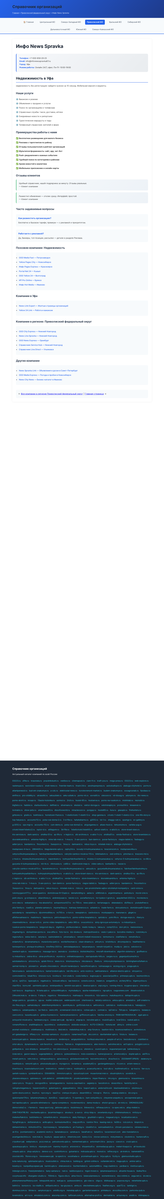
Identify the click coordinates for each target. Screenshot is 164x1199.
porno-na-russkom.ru (111, 800)
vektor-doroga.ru (92, 805)
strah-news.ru (51, 785)
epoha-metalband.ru (92, 990)
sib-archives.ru (82, 834)
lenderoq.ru (64, 1039)
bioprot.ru (138, 1122)
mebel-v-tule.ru (65, 1068)
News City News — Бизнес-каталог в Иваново (40, 379)
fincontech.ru (43, 844)
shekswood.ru (65, 1166)
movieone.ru (142, 898)
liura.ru (113, 810)
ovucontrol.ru (87, 922)
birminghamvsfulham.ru (136, 961)
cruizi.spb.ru (131, 1141)
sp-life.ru (58, 834)
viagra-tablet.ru (126, 839)
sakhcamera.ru (101, 971)
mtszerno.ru (65, 1117)
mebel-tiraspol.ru (124, 1146)
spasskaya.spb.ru (20, 1146)
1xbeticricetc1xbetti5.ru (81, 829)
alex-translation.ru (130, 1132)
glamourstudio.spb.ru (131, 1156)
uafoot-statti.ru (101, 829)
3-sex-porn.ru (81, 839)
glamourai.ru (124, 1078)
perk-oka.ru (17, 898)
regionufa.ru (17, 937)
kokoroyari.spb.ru (20, 1039)
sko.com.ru (93, 1034)
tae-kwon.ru (73, 981)
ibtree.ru (32, 1190)
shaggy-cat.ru (114, 820)
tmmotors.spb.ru (64, 1073)
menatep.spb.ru (74, 1190)
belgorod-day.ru (47, 927)
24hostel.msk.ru (19, 995)
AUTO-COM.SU (97, 1024)
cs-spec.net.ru (118, 1107)
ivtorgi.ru (97, 1093)
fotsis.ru (123, 1034)
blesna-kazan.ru (37, 1039)
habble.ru (28, 805)
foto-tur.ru (64, 932)
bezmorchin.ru (143, 976)
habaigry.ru (140, 1005)
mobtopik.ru (79, 1068)
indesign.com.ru (19, 1171)
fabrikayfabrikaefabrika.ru (51, 854)
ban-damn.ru (94, 839)
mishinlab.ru (127, 800)
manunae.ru (121, 912)
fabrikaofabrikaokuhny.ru (135, 868)
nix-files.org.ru (18, 1005)
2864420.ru (37, 849)
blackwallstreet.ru (122, 1088)
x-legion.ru (68, 834)
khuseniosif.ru (88, 1146)
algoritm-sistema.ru (126, 951)
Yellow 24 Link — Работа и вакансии (36, 310)
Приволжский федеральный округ (35, 13)
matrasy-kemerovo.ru (78, 907)
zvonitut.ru (74, 951)
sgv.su (41, 1000)
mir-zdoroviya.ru (60, 1049)
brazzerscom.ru (111, 849)
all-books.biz (139, 1146)
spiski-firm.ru (47, 961)
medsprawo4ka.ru (128, 849)
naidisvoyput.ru (76, 1171)
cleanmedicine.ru (20, 922)
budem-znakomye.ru (113, 790)
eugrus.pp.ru (95, 976)
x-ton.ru (69, 912)
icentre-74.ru (92, 1122)
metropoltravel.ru (91, 932)
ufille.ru (25, 781)
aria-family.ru (18, 907)
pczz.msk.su (45, 1141)
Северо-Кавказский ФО (103, 29)
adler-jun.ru (17, 844)
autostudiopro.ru (114, 785)
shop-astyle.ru (33, 1151)
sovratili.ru (95, 795)
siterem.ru (88, 1049)
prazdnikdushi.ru (51, 781)
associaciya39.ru (110, 976)
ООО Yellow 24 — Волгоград (32, 275)
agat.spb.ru (143, 1015)
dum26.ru (53, 1098)
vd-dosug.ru (118, 795)
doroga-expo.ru (127, 917)
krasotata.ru (36, 781)
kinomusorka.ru (73, 961)
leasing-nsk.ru (106, 1122)
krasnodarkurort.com (34, 1068)
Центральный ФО (47, 22)
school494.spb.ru (59, 990)
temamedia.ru (65, 1127)
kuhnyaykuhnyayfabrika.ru (50, 873)
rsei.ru (64, 1171)
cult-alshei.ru (48, 1078)
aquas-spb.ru (60, 1137)
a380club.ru (101, 893)
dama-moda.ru (93, 1102)
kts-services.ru (19, 834)
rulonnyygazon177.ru (21, 893)
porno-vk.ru (83, 795)
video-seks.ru (97, 864)
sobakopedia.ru (29, 1010)
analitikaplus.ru (36, 1024)
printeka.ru (106, 1190)
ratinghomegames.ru (21, 1088)
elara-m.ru (59, 961)
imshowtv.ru (51, 1068)
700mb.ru (52, 1176)
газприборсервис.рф (33, 1166)
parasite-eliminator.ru (40, 1102)
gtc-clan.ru (89, 1180)
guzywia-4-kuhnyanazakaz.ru (25, 864)
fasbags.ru (139, 839)
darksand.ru (77, 844)
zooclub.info (18, 1156)
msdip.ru (118, 946)
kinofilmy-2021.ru (54, 946)
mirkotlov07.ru (34, 1127)
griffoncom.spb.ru (88, 1015)
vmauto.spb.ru (18, 1151)
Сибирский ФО (134, 22)
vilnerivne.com (73, 1137)
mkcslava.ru (87, 961)
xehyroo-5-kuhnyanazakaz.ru (128, 859)
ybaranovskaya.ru (20, 1078)
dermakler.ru (109, 1195)
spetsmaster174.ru (20, 1098)
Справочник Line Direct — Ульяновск (36, 349)
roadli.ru (29, 907)
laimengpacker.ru (57, 1083)
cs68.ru (67, 864)
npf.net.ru (113, 1010)
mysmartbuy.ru (60, 907)
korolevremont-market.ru (90, 790)
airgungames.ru (91, 825)
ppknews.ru (35, 1078)
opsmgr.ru (126, 820)
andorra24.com (105, 1088)
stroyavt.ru (137, 971)
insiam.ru (100, 981)
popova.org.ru (123, 1180)
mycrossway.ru (50, 1127)
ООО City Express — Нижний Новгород (37, 331)
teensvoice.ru (137, 927)
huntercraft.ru (142, 1137)
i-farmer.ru (32, 1107)
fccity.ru (116, 1156)
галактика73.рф (79, 1034)
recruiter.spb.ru (93, 1020)
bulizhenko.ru (35, 1117)
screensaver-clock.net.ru (71, 1010)
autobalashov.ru (19, 961)
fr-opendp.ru (78, 1098)
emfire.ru (16, 795)
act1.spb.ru (128, 1044)
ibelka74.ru (141, 1171)
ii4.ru (80, 1088)
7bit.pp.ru (123, 1010)
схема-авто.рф (57, 1020)
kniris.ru (33, 1146)
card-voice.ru (137, 888)
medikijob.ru (18, 1063)
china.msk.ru (66, 1161)
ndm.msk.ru (32, 1059)
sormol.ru (61, 800)
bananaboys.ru (61, 1132)
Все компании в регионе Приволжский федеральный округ (52, 394)
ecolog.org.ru (119, 966)
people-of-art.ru (114, 1039)
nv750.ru (60, 912)
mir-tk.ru (45, 864)
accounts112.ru (34, 820)
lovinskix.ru (17, 810)
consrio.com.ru (88, 981)
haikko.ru (16, 1010)
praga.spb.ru (133, 966)
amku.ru (78, 1185)
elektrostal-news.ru (68, 790)
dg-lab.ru (70, 1020)
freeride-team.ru (66, 785)
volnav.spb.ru (90, 1010)
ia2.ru (14, 981)
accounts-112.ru (42, 825)
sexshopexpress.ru (96, 785)
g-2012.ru (16, 825)
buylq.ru (48, 1137)
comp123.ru (112, 927)
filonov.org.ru (31, 1156)
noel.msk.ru (37, 1137)
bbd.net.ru (63, 1029)
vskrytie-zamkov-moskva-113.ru (79, 854)
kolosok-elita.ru (60, 981)
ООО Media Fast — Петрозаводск (34, 257)
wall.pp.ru (61, 1180)
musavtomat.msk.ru (99, 1073)
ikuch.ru (35, 1093)
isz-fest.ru (42, 1010)
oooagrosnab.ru (131, 790)
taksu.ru (101, 927)
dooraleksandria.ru (20, 839)
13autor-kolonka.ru (46, 800)
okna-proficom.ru (47, 956)
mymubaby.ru (75, 990)
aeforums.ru (98, 1005)
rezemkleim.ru (34, 951)
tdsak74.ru (32, 976)
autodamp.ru (18, 912)
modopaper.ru (107, 912)
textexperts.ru (18, 946)
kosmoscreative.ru (123, 1029)
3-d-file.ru (67, 820)
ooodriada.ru (73, 1156)
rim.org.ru (112, 1078)
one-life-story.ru (143, 815)
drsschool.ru (114, 1059)
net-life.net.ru (73, 971)
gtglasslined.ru (69, 1088)
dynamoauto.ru (31, 1044)
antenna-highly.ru (39, 839)
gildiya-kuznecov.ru (49, 1015)
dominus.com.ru (19, 1190)
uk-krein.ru (125, 1151)
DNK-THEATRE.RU (20, 1112)
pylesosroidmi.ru (74, 1180)
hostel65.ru (103, 810)
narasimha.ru (31, 912)
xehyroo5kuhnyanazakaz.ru (24, 854)
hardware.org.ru (41, 1020)
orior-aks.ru (17, 1044)
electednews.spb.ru (92, 1185)
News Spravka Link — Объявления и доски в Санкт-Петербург (48, 370)
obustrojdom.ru (117, 1073)
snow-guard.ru (39, 893)
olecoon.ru (106, 795)
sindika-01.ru (46, 834)
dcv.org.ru (132, 1093)
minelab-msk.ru (105, 844)
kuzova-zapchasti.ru (76, 1083)
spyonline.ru (49, 1024)
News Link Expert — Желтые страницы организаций (43, 306)
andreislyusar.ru (59, 898)
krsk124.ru (121, 1020)
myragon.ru (64, 1063)
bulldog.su (78, 1161)
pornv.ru (147, 785)
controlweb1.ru (19, 976)
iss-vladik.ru (38, 1185)
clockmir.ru (130, 1137)
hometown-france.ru (54, 815)
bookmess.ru (76, 1107)
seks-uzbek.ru (69, 795)
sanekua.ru (75, 1132)
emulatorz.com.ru (42, 1195)
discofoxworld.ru (62, 810)
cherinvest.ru (87, 1000)
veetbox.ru (65, 781)
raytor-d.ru (41, 829)
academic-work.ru (45, 1132)
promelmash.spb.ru (89, 1156)
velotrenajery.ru (108, 805)
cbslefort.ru (91, 1127)
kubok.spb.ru (133, 1020)
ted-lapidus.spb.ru (20, 1102)
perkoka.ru (129, 893)
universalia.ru (69, 937)
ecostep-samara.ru (50, 1034)
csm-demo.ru (57, 825)
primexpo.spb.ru (127, 976)
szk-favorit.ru (46, 1044)
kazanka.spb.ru (32, 1015)
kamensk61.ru (138, 1151)
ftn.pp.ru (29, 1083)
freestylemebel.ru (36, 1171)
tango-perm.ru (18, 1000)
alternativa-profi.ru (93, 1195)
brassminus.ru (138, 1078)
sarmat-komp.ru (19, 966)
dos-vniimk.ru (123, 1176)
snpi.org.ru (103, 985)
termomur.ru (108, 937)
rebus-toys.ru (90, 844)
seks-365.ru (73, 922)
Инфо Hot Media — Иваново (32, 284)
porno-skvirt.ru (19, 800)
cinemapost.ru (78, 781)
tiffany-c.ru (35, 1034)
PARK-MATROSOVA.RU (126, 1015)
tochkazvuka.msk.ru (96, 1039)
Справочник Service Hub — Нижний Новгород (41, 345)
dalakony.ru (146, 1059)
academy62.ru (89, 1063)
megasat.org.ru (113, 1117)
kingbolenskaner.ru (83, 1044)
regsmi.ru (52, 995)
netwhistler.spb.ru (140, 1180)
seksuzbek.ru (55, 795)
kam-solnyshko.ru (94, 1098)
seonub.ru (62, 951)
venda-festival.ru (123, 834)
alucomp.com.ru (59, 1195)
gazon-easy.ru (30, 1054)
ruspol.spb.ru (65, 1098)
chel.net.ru (144, 985)
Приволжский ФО (95, 22)
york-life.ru (114, 917)
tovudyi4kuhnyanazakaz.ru (72, 868)
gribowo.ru (17, 815)
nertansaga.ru (103, 902)
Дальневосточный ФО (60, 29)
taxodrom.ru (103, 1083)
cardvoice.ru (94, 912)
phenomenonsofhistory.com (25, 1180)
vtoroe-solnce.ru (101, 1137)
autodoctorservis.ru (35, 971)
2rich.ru (70, 800)
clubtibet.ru (143, 1039)
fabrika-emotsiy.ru (106, 1015)
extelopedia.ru (56, 985)
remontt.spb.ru (32, 1063)
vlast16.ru (16, 985)
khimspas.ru (143, 1195)
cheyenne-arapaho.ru (113, 1098)
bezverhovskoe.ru (98, 1059)
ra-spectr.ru (60, 1156)
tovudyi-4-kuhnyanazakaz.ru (90, 849)
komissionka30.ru (63, 1122)
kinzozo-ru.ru (45, 976)
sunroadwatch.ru (105, 1127)
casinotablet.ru (55, 937)
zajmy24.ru (70, 849)
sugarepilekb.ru (46, 1054)
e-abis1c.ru (115, 829)
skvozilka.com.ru (120, 1190)
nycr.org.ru (46, 1093)
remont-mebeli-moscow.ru (89, 937)
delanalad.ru (117, 902)
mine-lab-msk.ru (56, 839)
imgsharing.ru (18, 932)
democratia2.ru (19, 1107)
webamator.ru (31, 902)
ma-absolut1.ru (45, 902)
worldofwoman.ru (69, 942)
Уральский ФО (115, 22)
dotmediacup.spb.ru (105, 1146)
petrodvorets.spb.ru (61, 1141)
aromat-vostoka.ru (20, 1029)
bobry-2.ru (87, 1137)
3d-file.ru (65, 829)
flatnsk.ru (69, 1044)
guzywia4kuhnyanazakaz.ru (110, 868)
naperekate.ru (54, 859)
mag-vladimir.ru (110, 1166)
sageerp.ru (92, 1083)
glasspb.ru (122, 810)
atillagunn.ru (53, 829)
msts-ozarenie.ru (88, 1054)
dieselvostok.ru (137, 990)
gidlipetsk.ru (18, 1049)
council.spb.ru (101, 1049)
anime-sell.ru (135, 1161)
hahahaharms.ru (81, 820)
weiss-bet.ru (30, 937)
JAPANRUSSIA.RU (64, 1078)
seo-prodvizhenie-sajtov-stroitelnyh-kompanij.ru (107, 888)
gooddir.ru (32, 1000)
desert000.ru (85, 1093)
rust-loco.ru (17, 990)
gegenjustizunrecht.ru (129, 956)
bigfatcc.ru (17, 805)
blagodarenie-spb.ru (54, 849)
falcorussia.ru (18, 971)
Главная (15, 13)
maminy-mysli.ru (60, 1146)
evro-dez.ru (17, 902)
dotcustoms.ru (121, 907)
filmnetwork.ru (64, 995)
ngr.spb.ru (107, 990)
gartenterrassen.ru (90, 1190)
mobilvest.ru (51, 1029)
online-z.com (132, 1024)
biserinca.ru (17, 1068)
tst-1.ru (103, 820)
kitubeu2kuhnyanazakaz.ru (34, 859)
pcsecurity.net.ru (94, 1068)
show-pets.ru (30, 810)
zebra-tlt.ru (32, 956)
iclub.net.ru (17, 1054)
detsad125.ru (45, 1049)
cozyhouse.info (19, 1176)
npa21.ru (56, 1093)
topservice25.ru (40, 1088)
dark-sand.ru (33, 834)
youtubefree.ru (141, 902)
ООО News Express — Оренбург (34, 340)
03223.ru (16, 781)
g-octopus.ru (30, 898)
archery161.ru (125, 981)
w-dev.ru (32, 995)
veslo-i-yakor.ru (108, 932)
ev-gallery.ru (139, 820)
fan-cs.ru (146, 1068)
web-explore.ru (142, 781)
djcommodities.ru (47, 912)
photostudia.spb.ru (49, 1063)
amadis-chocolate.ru (49, 966)
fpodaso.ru (145, 790)
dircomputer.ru (124, 942)
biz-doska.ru (76, 932)
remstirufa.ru (134, 937)
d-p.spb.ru (65, 1034)
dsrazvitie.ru (116, 1083)
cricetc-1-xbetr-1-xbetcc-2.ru (120, 815)
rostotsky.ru (141, 932)
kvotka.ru (57, 976)
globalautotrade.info (79, 1059)
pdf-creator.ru (143, 1000)
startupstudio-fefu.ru (95, 956)
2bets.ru (98, 961)
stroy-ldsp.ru (90, 1112)
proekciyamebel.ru (82, 1078)
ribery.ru (140, 917)
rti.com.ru (121, 1063)
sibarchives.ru (44, 898)
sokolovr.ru (136, 946)
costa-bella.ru (82, 976)
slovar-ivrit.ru (35, 922)
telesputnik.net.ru (47, 1180)
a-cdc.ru (54, 790)
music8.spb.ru (108, 1020)
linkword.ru (89, 1107)
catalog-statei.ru (118, 1093)
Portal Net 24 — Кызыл (29, 271)
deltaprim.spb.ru (132, 995)
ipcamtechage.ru (55, 1112)
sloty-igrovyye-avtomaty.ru (107, 922)
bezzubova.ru (130, 1039)
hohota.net (110, 1024)
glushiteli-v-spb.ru (96, 1117)
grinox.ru (59, 1054)
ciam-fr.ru (91, 781)
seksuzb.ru (91, 868)
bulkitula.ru (38, 815)
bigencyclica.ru (140, 981)
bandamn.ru (29, 844)
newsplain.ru (81, 912)
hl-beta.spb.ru (43, 990)
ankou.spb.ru (118, 1000)
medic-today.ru (89, 927)
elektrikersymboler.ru (51, 1005)
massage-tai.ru (49, 951)
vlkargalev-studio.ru (37, 1176)
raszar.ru (122, 864)
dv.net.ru (147, 1176)
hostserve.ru (94, 800)
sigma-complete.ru (60, 1102)
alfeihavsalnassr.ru (20, 917)
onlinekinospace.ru (75, 956)
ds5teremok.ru (34, 1122)
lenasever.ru (135, 805)
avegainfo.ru (112, 981)
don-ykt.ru (124, 927)
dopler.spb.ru (135, 1054)
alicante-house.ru (127, 1171)
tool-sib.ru (108, 1068)
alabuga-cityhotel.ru (132, 785)
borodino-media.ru (125, 932)
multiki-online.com (54, 1000)
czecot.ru (120, 1141)
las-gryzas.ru (67, 1185)
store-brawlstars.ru (141, 834)
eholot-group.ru (109, 1102)
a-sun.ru (78, 1112)
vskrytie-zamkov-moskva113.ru (26, 868)
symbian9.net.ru (36, 1073)
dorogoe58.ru (41, 1083)
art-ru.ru (28, 1195)
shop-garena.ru (99, 815)
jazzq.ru (110, 1141)
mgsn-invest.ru (91, 1171)
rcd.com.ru (128, 1122)
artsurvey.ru (122, 1195)
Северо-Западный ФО (71, 22)
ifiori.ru (106, 1093)
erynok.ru (61, 956)
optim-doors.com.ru (21, 1093)
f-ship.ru (42, 995)
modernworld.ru (78, 1102)
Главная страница (94, 394)
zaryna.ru (42, 937)
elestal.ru (78, 805)
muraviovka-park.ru (50, 942)
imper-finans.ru (99, 1078)
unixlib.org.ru (59, 1190)
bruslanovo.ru (76, 1049)
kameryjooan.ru (105, 1054)
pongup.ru (91, 810)
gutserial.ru (74, 1151)
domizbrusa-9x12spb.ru (58, 893)
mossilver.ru (51, 1039)
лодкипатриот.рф (117, 1049)
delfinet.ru (54, 805)
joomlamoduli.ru (27, 1132)
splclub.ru (102, 917)
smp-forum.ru (94, 1029)
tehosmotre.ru (120, 825)
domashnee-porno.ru (35, 932)
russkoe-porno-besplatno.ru (25, 927)
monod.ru (101, 1151)
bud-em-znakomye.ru (39, 790)
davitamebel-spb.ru (109, 1034)
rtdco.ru (79, 888)
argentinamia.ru (115, 893)
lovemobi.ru (17, 1195)
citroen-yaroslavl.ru (124, 1127)
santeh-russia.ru (19, 1073)
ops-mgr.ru (28, 825)
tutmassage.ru (105, 966)
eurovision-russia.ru (34, 785)
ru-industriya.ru (128, 922)
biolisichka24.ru (87, 951)
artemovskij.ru (120, 1054)
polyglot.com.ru (142, 1044)
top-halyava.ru (19, 820)
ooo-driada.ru (31, 1049)
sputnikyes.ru (69, 1005)
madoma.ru (36, 917)
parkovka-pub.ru (137, 1190)
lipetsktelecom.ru (50, 868)
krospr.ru (32, 800)
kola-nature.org (19, 1161)
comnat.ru (102, 1010)
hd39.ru (117, 1122)
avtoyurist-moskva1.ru (22, 1020)
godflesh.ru (142, 951)
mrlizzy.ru (136, 1112)
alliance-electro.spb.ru (120, 971)
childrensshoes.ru (123, 1112)
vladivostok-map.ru (81, 864)
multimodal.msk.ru (125, 1005)
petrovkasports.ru (63, 917)
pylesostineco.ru (71, 1054)
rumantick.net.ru (50, 1117)
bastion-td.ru (108, 1029)
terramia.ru (76, 1063)
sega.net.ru (136, 1176)
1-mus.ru (69, 839)
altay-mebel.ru (133, 1107)
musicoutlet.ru (52, 1161)
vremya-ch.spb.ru (70, 1093)
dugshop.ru (30, 990)
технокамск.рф (46, 1156)
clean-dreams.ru (86, 942)
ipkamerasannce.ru (108, 1171)
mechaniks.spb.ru (38, 1112)
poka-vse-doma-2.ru (52, 820)
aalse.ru (90, 893)
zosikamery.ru (63, 1024)
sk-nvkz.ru (122, 1102)
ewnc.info (53, 1010)
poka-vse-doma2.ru (73, 825)
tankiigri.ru (132, 1185)
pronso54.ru (122, 805)
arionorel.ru (75, 1146)
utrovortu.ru (34, 961)
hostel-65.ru (81, 800)
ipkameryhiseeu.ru (38, 1098)
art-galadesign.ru (20, 1034)
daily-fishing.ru (79, 1117)
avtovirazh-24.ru (97, 1141)
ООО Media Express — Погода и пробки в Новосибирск (45, 375)
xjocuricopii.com (81, 1073)
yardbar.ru (124, 1166)
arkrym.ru (99, 942)
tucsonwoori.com (112, 1132)
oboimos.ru (137, 1088)
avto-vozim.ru (87, 971)
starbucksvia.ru (41, 805)
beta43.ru (98, 1132)
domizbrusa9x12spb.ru (140, 907)
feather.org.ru (109, 1185)
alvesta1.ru (130, 1000)
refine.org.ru (112, 1151)
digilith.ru (60, 927)
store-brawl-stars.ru (130, 829)
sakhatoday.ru (33, 1005)
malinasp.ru (78, 995)
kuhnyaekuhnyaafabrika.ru (24, 873)
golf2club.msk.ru (84, 1005)
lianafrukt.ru (87, 1132)
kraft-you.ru (102, 781)
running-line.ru (116, 985)
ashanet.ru (95, 907)
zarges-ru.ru (111, 956)
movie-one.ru (142, 893)
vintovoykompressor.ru (114, 961)
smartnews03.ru (45, 810)
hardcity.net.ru (130, 1083)
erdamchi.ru (17, 942)
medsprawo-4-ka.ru (21, 849)
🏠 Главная (28, 22)
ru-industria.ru (18, 956)
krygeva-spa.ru (131, 985)
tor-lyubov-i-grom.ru (105, 898)
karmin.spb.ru (51, 1166)
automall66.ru (95, 1166)
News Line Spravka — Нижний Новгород (38, 336)
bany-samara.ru (53, 1171)
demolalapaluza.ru (72, 946)
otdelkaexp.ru (37, 1029)
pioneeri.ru (33, 966)
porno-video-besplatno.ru (55, 922)
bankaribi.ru (110, 864)
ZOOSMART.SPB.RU (130, 1059)
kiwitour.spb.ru (137, 1166)
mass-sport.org (46, 1107)
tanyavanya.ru (88, 946)
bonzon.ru (26, 1185)
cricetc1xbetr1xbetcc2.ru (23, 829)
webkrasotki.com (72, 1000)
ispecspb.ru (33, 981)
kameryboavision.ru (69, 1015)
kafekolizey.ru (134, 1049)
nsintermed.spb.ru (80, 1141)
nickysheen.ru (116, 1137)
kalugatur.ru (134, 1010)
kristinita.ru (111, 942)
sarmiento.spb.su (40, 985)
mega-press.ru (116, 781)
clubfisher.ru (121, 937)
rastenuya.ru (18, 785)
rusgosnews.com (121, 990)
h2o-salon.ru (102, 995)
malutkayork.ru (116, 995)
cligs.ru (99, 1180)
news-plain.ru (89, 902)
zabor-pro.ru (18, 1083)
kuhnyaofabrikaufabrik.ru (74, 859)
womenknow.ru (108, 1176)
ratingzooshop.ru (47, 1059)
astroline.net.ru (115, 1044)
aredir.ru (133, 1195)
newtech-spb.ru (19, 951)
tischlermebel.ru (80, 1166)
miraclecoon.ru (78, 810)
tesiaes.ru (146, 1010)
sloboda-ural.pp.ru (79, 1024)
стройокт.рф (18, 1141)
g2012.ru (94, 820)
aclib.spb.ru (48, 1122)
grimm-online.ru (92, 1161)
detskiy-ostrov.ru (103, 1000)
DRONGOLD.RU (136, 1102)
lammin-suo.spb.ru (73, 985)
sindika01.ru (109, 834)
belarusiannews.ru (92, 1176)
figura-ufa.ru (64, 1176)
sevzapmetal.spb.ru (133, 1098)
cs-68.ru (147, 859)
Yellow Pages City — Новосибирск (35, 262)
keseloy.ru (16, 1166)
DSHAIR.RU (50, 1073)
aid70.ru (146, 1054)
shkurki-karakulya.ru (70, 966)
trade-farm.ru (107, 907)
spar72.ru (121, 1185)
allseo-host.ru (106, 825)
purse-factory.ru (109, 839)
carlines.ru (58, 1044)
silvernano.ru (66, 805)
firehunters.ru (135, 810)
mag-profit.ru (79, 1122)
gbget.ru (132, 912)
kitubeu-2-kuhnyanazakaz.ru (100, 859)
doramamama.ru (32, 942)
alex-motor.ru (100, 1044)
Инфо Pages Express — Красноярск (35, 266)
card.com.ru (17, 1015)
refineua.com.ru (103, 1107)
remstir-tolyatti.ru (104, 946)
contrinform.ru (60, 1151)
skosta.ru (69, 1112)
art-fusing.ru (78, 1127)
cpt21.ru (22, 981)
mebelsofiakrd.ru (20, 1117)
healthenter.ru (139, 942)
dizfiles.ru (128, 902)
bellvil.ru (16, 1185)
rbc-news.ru (142, 795)
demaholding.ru (78, 893)
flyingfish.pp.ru (19, 1122)
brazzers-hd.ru (142, 854)
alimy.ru (120, 1024)
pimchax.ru (128, 854)
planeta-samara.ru (43, 907)
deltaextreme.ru (19, 1127)
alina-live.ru (76, 1176)
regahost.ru (45, 981)
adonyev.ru (131, 795)
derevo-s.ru (47, 1151)
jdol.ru (126, 946)
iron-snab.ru (68, 976)
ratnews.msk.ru (141, 1127)
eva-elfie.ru (52, 932)
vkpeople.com (45, 1146)
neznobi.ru (139, 800)
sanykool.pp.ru (44, 1190)
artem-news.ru (133, 1063)
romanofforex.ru (19, 1024)
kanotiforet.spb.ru (89, 966)
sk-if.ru (15, 1132)
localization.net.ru (129, 1117)
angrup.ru (80, 1020)
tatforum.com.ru (75, 1195)
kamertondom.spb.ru (55, 971)
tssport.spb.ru (90, 1088)
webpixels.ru (32, 1141)
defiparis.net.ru (52, 1185)
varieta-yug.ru (135, 825)
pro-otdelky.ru (28, 795)
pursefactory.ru (87, 898)
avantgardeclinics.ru (21, 1137)
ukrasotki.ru (42, 795)
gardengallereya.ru (106, 1063)
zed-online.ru (116, 854)
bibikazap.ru (109, 1180)
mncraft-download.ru (105, 951)
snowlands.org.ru (105, 1112)
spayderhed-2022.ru (125, 898)
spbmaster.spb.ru (36, 1161)
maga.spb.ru (122, 1161)
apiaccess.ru (62, 1059)
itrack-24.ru (81, 785)
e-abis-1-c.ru (96, 834)
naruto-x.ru (73, 898)
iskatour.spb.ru (89, 985)
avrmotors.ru (140, 1029)
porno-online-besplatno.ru (84, 917)
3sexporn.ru (56, 844)
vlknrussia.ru (56, 864)
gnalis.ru (28, 815)
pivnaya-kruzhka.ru (35, 946)
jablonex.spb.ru (62, 1107)
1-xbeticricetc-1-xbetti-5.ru (77, 815)
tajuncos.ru (48, 917)
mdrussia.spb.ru (88, 1151)
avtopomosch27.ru (62, 902)
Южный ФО (81, 29)
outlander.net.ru (108, 1161)
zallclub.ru (110, 1005)
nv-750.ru (77, 902)
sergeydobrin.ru (78, 1039)
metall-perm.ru (19, 1059)
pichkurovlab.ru (73, 927)
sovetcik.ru (131, 1073)
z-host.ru (16, 859)
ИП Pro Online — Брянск (30, 280)
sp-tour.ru (135, 1068)
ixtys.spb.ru (105, 1156)
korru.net (27, 985)
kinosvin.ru (90, 995)
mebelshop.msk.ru (77, 1029)
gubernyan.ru (55, 1088)
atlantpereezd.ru (19, 790)
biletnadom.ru (101, 854)
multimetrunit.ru (122, 1068)
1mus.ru (66, 844)
